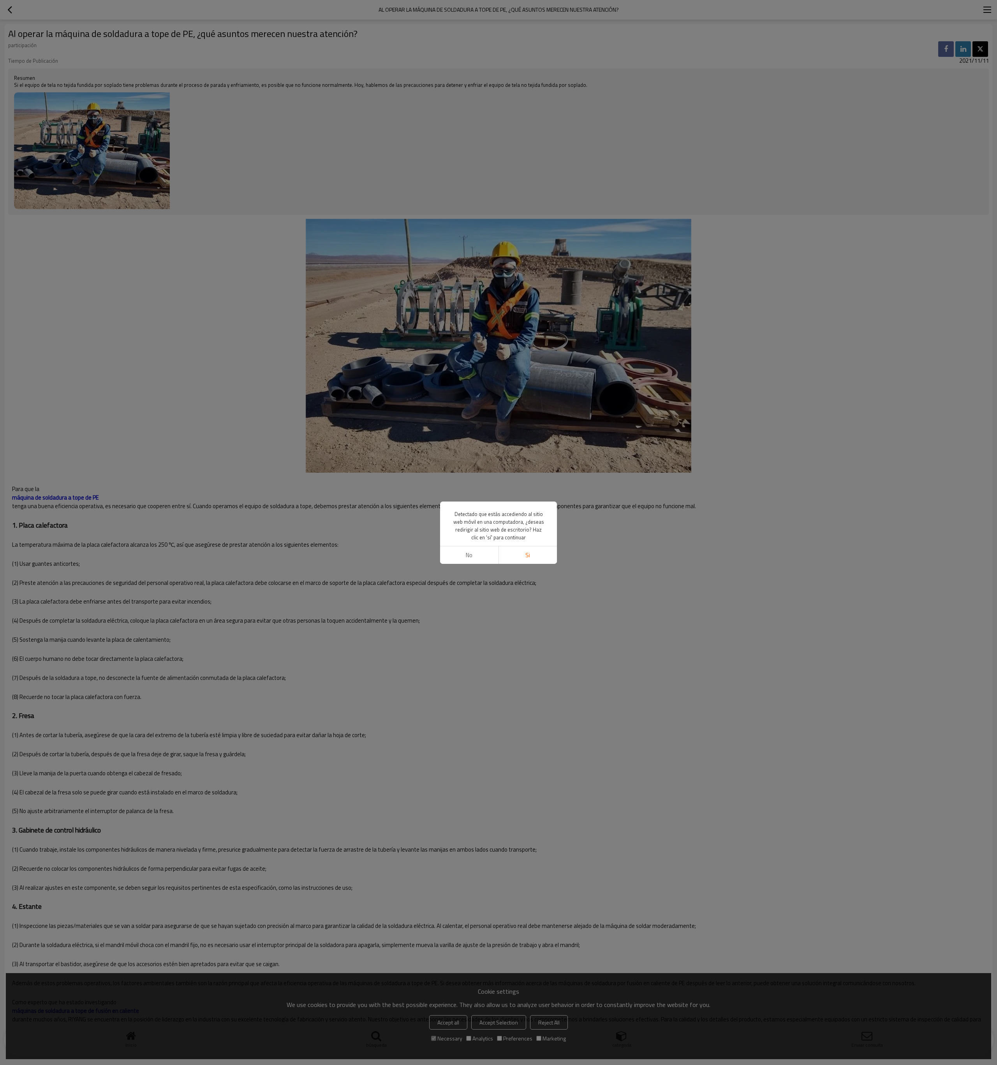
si (527, 555)
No (469, 555)
